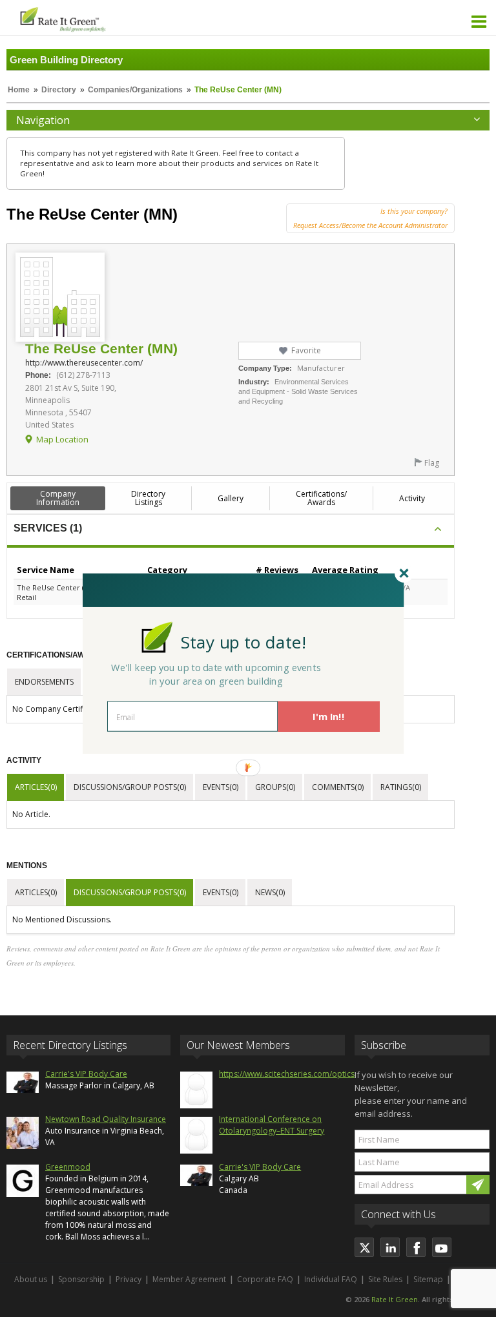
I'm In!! (328, 716)
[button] (243, 641)
